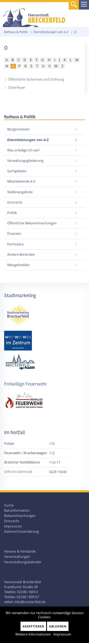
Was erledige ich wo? (23, 150)
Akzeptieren (33, 626)
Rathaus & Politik (16, 32)
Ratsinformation (17, 510)
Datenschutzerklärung (21, 531)
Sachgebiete (16, 171)
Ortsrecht (14, 202)
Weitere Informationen (33, 634)
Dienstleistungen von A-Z (51, 32)
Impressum (13, 526)
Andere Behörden (21, 254)
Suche (9, 505)
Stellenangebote (20, 192)
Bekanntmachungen (20, 515)
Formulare (15, 244)
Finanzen (14, 233)
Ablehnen (57, 626)
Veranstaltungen (17, 556)
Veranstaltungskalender (23, 562)
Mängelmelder (18, 265)
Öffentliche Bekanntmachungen (32, 223)
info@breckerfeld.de (30, 602)
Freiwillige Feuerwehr (25, 384)
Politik (12, 212)
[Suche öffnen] (74, 5)
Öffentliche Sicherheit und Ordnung (36, 79)
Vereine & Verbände (20, 551)
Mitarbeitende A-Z (21, 181)
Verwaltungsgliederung (25, 160)
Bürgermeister (18, 129)
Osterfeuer (16, 87)
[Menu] (84, 5)
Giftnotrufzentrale (18, 471)
